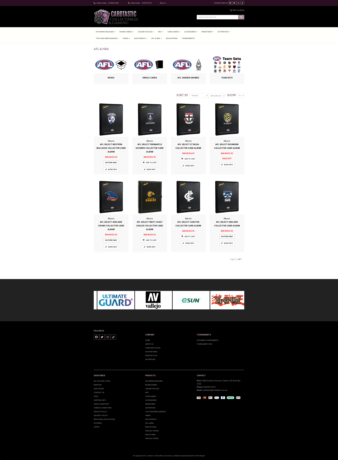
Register (98, 385)
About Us (149, 344)
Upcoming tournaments (207, 340)
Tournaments (188, 38)
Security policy (101, 415)
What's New (150, 435)
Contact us (99, 392)
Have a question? (101, 404)
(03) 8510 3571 (209, 387)
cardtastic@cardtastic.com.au (215, 390)
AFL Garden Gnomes (188, 78)
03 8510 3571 (147, 3)
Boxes (111, 78)
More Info (112, 169)
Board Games (125, 32)
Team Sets (227, 78)
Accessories (190, 32)
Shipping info (100, 400)
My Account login (102, 381)
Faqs (96, 396)
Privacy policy (100, 412)
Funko (126, 38)
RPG (160, 32)
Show (231, 95)
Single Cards (149, 78)
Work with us (151, 356)
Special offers (152, 438)
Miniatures (206, 32)
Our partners (151, 352)
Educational (172, 38)
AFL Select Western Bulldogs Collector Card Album (111, 148)
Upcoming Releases (105, 32)
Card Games (173, 32)
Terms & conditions (102, 408)
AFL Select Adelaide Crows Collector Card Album (111, 226)
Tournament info (204, 344)
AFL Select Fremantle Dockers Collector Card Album (150, 148)
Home (147, 340)
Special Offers (152, 431)
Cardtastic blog (152, 348)
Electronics (140, 38)
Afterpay (98, 423)
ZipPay (96, 427)
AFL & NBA (156, 38)
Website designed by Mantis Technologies (189, 456)
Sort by (182, 95)
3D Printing (223, 32)
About (162, 3)
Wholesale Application (104, 419)
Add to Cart (151, 163)
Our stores (99, 389)
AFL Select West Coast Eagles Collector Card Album (150, 226)
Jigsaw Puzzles (145, 32)
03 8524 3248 (113, 3)
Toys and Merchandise (106, 38)
